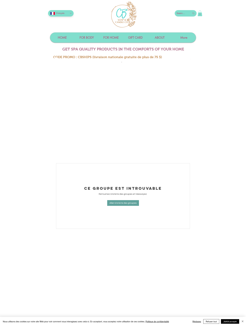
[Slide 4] (124, 62)
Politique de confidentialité (157, 321)
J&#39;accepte (230, 321)
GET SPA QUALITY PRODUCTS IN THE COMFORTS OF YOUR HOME (123, 49)
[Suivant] (190, 59)
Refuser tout (211, 321)
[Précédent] (56, 59)
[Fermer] (242, 321)
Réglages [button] (196, 321)
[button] (200, 13)
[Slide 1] (121, 62)
